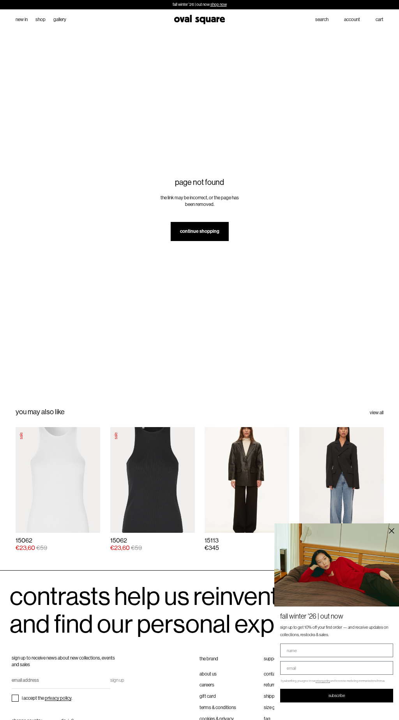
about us (208, 674)
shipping (272, 696)
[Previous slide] (212, 479)
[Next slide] (282, 479)
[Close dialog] (391, 531)
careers (207, 685)
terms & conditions (218, 707)
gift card (208, 696)
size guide (273, 707)
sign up (117, 680)
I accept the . (47, 698)
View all (376, 412)
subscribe (336, 695)
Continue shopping (199, 231)
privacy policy (58, 698)
